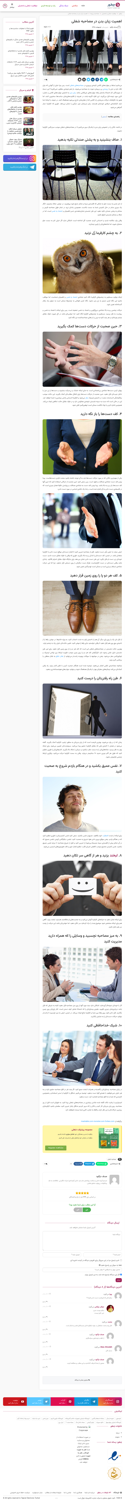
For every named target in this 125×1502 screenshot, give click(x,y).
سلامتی (75, 5)
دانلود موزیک (100, 1422)
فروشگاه (116, 1492)
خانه (83, 5)
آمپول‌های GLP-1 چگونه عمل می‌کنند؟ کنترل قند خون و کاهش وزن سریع (20, 74)
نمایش (104, 117)
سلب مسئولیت (37, 1492)
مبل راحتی (45, 1418)
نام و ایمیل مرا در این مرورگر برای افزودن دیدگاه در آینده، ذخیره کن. (94, 1260)
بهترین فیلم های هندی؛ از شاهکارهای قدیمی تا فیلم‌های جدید (21, 52)
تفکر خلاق (59, 656)
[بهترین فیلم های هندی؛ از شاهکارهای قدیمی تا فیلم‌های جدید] (28, 110)
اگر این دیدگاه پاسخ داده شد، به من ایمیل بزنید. (102, 1274)
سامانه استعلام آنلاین (98, 1418)
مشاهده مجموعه (55, 1147)
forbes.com (109, 1121)
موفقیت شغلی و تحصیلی (27, 5)
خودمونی (118, 1418)
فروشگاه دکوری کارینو (57, 1418)
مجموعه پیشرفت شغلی (82, 1130)
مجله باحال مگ (80, 1422)
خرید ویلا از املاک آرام (23, 1418)
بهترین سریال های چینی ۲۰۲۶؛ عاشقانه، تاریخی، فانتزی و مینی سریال (20, 63)
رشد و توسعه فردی (48, 5)
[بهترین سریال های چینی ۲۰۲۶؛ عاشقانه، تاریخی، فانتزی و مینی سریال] (28, 121)
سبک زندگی (63, 5)
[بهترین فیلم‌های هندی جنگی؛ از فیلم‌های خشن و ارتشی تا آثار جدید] (28, 99)
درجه (118, 1433)
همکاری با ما (77, 1492)
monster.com (99, 1121)
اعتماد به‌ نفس (71, 297)
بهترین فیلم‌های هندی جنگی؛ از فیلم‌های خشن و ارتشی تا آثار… (14, 98)
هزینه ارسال (110, 1418)
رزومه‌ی (105, 89)
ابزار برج (61, 1422)
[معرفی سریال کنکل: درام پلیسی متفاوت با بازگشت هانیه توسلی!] (28, 132)
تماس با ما (67, 1492)
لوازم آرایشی (90, 1422)
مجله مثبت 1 (69, 1422)
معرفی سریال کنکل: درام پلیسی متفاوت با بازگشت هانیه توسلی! (14, 131)
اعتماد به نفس (57, 211)
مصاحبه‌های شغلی (76, 85)
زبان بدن (73, 92)
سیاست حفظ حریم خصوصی (20, 1492)
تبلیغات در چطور (103, 1492)
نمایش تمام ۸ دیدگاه (81, 1380)
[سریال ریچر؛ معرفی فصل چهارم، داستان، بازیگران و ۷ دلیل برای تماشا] (28, 142)
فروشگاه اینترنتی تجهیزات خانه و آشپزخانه (77, 1418)
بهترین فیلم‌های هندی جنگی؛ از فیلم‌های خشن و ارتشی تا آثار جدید (20, 41)
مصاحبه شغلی (112, 1159)
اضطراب (105, 835)
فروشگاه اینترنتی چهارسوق (113, 1422)
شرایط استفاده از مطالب (53, 1492)
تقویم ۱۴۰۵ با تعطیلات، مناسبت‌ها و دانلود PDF (21, 29)
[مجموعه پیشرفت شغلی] (109, 1138)
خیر (78, 1209)
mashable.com (87, 1121)
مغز (86, 398)
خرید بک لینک (36, 1418)
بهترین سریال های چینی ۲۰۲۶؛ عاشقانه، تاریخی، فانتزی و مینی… (14, 120)
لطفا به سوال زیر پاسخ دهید (111, 1265)
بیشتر (12, 7)
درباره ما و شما (90, 1492)
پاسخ (44, 1302)
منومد (117, 1437)
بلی (87, 1209)
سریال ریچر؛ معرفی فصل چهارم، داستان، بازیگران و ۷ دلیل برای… (14, 141)
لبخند (114, 855)
